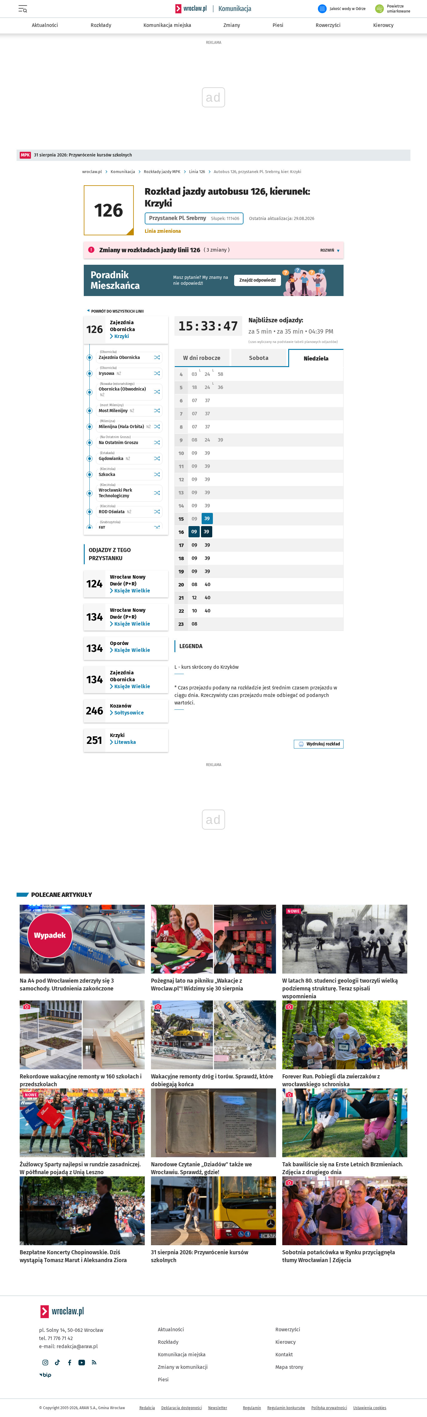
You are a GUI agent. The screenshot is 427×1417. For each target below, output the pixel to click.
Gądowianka (125, 458)
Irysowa (125, 373)
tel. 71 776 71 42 (56, 1338)
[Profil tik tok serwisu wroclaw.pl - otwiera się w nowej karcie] (57, 1363)
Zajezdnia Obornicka (119, 357)
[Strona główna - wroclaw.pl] (191, 8)
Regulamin (252, 1408)
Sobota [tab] (259, 358)
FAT (102, 527)
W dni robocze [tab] (201, 358)
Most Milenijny (125, 410)
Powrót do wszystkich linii (117, 311)
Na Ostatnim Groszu (118, 442)
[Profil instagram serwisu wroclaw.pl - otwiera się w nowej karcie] (45, 1363)
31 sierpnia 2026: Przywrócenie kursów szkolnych (83, 155)
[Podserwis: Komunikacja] (232, 9)
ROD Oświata (125, 511)
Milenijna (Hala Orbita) (125, 426)
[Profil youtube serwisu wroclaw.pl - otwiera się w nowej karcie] (81, 1363)
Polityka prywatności (329, 1408)
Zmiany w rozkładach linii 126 (149, 250)
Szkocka (107, 474)
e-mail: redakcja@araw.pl (68, 1346)
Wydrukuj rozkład (325, 744)
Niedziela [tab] (316, 358)
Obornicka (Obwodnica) (122, 391)
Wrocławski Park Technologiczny (115, 493)
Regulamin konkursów (286, 1408)
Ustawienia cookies (369, 1408)
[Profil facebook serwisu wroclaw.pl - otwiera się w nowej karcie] (69, 1363)
